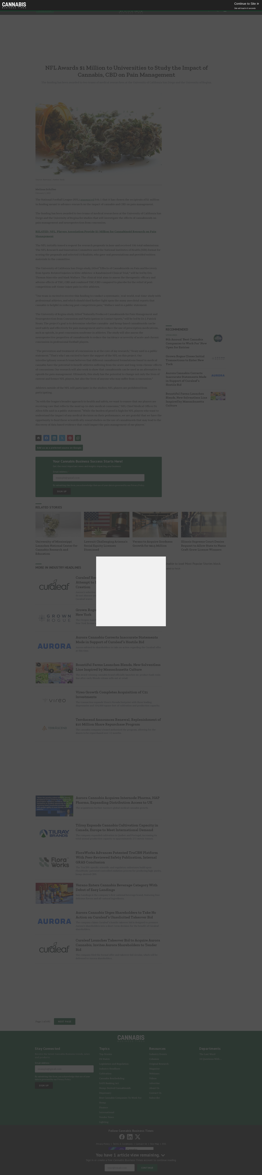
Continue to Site (246, 3)
